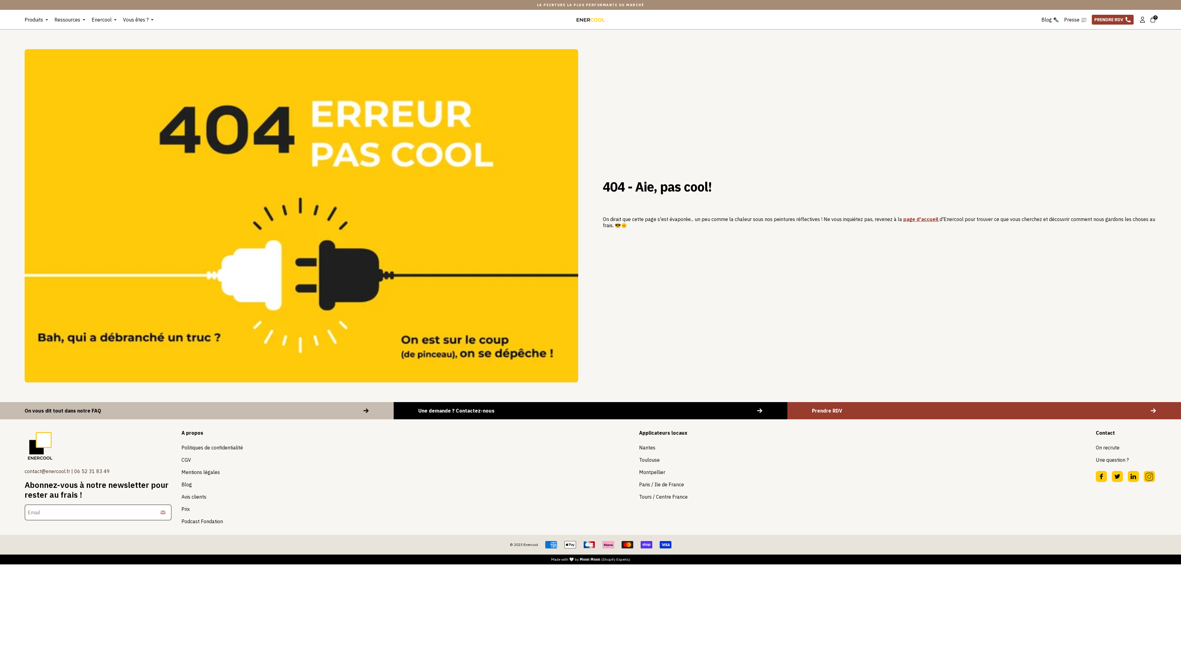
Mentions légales (200, 472)
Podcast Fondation (202, 521)
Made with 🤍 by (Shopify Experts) (590, 559)
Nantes (647, 448)
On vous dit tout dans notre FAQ (63, 411)
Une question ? (1112, 460)
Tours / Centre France (663, 497)
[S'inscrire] (163, 512)
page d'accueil (921, 219)
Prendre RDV (1108, 19)
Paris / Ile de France (661, 484)
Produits (34, 20)
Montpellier (652, 472)
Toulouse (649, 460)
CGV (186, 460)
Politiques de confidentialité (212, 448)
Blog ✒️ (1050, 20)
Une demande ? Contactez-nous (456, 411)
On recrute (1107, 448)
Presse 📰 (1075, 20)
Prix (185, 509)
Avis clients (193, 497)
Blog (186, 484)
